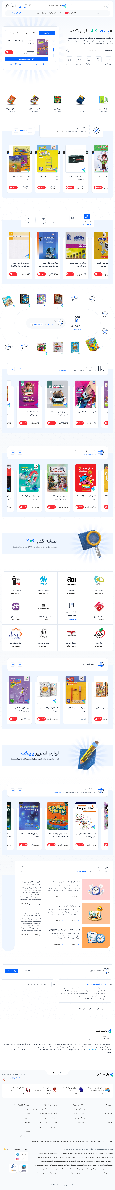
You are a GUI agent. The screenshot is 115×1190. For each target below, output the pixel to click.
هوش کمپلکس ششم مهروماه (48, 1113)
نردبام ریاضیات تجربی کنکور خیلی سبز (49, 178)
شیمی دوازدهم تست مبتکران (49, 1122)
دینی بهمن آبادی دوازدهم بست (21, 178)
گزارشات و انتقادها (107, 1118)
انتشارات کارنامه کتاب (44, 617)
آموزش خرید (52, 13)
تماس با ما (110, 1122)
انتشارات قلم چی (15, 590)
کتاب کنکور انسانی (74, 1141)
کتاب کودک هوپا (34, 109)
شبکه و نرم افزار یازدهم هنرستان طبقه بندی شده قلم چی (48, 265)
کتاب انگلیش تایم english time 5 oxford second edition (58, 835)
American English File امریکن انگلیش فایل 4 (86, 835)
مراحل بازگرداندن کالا (79, 1109)
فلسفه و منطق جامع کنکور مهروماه (49, 709)
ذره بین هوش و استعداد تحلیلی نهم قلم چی (60, 497)
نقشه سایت (81, 1122)
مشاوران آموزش (71, 643)
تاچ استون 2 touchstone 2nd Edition (30, 835)
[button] (54, 42)
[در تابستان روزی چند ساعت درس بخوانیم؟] (96, 889)
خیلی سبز (99, 643)
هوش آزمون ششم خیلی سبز (49, 1127)
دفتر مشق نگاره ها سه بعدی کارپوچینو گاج (30, 414)
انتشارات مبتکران (99, 617)
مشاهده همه (87, 224)
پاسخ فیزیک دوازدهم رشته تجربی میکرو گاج (59, 414)
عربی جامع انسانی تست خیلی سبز (105, 709)
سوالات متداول (108, 1113)
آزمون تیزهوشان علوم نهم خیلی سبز (30, 497)
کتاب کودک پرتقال (12, 109)
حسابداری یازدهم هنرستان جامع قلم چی (77, 265)
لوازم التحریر (103, 109)
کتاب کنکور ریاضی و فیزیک (90, 1141)
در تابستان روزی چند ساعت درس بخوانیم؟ (66, 882)
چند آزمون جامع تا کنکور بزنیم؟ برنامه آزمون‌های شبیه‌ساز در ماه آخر (64, 930)
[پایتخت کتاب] (57, 5)
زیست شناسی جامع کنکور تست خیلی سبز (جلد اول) (21, 42)
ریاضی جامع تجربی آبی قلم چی (49, 1118)
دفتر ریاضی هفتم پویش (106, 176)
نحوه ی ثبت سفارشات (79, 1113)
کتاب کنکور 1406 (37, 1141)
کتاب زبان (80, 109)
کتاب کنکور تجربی (60, 1141)
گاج (29, 1127)
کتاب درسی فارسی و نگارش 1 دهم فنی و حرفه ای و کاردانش (20, 265)
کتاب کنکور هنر (48, 1141)
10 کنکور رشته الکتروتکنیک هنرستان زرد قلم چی (105, 265)
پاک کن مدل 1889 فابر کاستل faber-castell (76, 178)
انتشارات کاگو (15, 617)
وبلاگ (60, 13)
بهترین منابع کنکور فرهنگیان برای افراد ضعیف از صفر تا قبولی (31, 883)
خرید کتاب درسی (91, 1050)
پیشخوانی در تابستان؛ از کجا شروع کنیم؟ (67, 906)
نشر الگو (71, 590)
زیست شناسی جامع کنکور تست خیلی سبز (45, 1109)
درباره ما (111, 1109)
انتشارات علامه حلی (16, 643)
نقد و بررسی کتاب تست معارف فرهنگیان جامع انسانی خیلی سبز (31, 914)
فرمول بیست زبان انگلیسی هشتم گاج (87, 414)
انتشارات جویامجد (43, 643)
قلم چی (27, 1113)
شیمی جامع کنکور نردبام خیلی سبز (76, 709)
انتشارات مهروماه (43, 590)
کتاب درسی (72, 13)
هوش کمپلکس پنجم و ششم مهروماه (86, 497)
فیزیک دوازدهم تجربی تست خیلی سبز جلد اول (20, 709)
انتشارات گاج (99, 590)
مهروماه (27, 1122)
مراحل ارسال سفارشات (78, 1118)
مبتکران (27, 1118)
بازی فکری (57, 109)
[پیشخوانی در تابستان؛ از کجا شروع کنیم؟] (96, 913)
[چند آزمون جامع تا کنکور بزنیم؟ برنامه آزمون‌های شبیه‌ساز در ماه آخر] (96, 937)
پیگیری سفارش (41, 13)
